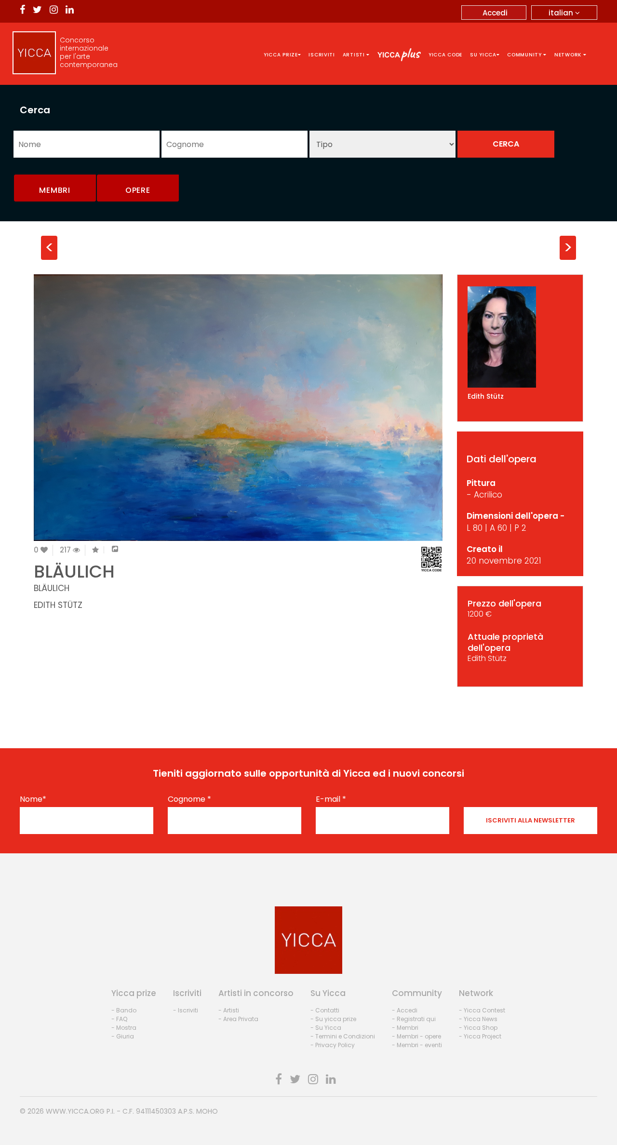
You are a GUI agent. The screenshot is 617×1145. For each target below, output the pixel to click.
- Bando (123, 1010)
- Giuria (122, 1036)
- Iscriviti (185, 1010)
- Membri (405, 1028)
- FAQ (119, 1019)
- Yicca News (478, 1019)
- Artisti (228, 1010)
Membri (54, 190)
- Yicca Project (480, 1036)
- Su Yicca (325, 1028)
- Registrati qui (414, 1019)
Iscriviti (321, 54)
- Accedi (404, 1010)
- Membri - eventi (417, 1045)
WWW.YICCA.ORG (75, 1111)
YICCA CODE (445, 54)
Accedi (495, 13)
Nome (33, 799)
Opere (137, 190)
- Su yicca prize (333, 1019)
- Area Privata (238, 1019)
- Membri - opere (416, 1036)
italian (562, 13)
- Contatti (324, 1010)
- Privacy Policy (332, 1045)
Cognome (189, 799)
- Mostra (123, 1028)
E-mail (331, 799)
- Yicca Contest (482, 1010)
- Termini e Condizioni (342, 1036)
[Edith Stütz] (520, 337)
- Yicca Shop (478, 1028)
